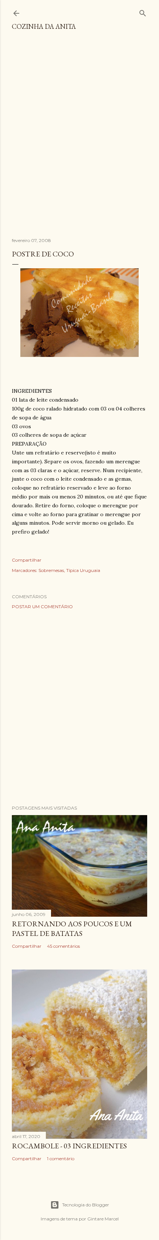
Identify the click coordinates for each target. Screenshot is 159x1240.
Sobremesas (51, 570)
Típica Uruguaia (83, 570)
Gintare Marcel (103, 1219)
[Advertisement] (79, 137)
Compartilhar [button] (26, 560)
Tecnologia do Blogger (85, 1204)
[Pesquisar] (142, 11)
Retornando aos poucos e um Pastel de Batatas (72, 928)
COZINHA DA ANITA (44, 26)
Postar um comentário (42, 606)
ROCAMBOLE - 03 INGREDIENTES (69, 1146)
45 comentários (63, 946)
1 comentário (60, 1158)
